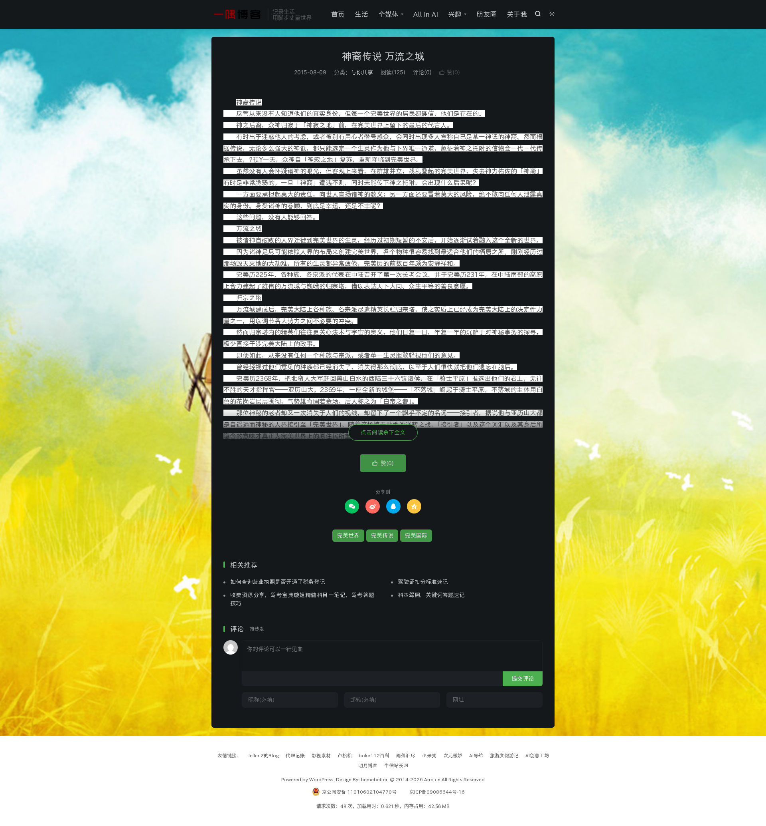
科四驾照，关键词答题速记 (431, 595)
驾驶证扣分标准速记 (423, 582)
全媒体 (388, 14)
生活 (361, 14)
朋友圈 (486, 14)
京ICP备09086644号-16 (437, 791)
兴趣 (455, 14)
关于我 (517, 14)
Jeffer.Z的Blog (263, 755)
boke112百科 (374, 755)
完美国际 (416, 535)
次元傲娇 (452, 755)
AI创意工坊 (537, 755)
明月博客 (367, 765)
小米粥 (429, 755)
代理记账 (295, 755)
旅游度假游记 (504, 755)
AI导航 (476, 755)
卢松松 (345, 755)
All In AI (425, 14)
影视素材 (321, 755)
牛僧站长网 (396, 765)
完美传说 (382, 535)
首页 (338, 14)
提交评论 (522, 678)
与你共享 (362, 72)
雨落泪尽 (405, 755)
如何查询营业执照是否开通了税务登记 (277, 582)
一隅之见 (237, 14)
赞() (449, 72)
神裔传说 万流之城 (383, 56)
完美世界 (348, 535)
